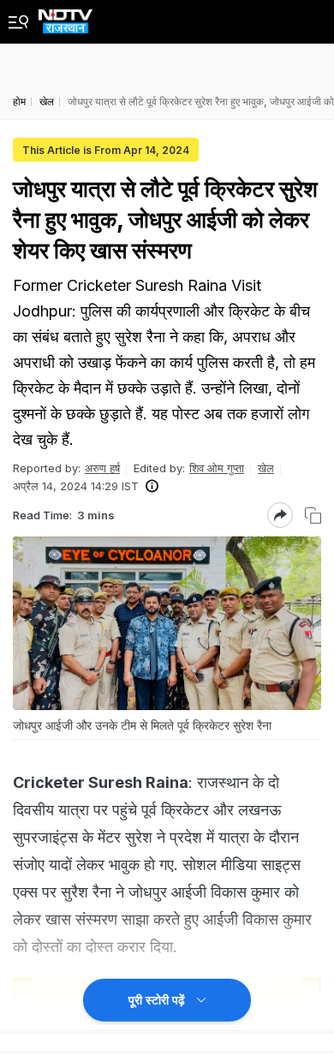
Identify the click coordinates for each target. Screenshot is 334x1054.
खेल (266, 468)
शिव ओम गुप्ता (216, 468)
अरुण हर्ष (102, 468)
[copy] (313, 515)
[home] (65, 16)
